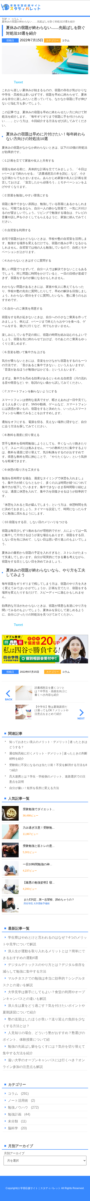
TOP (4, 19)
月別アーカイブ (14, 1153)
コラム (65, 40)
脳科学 (13, 1128)
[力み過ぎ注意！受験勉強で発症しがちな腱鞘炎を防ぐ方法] (10, 837)
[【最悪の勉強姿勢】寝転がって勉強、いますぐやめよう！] (10, 892)
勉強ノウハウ (18, 1107)
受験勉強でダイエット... (39, 809)
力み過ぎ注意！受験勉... (39, 827)
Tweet (18, 82)
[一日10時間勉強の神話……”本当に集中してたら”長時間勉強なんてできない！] (10, 874)
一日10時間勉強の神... (37, 864)
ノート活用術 (18, 1100)
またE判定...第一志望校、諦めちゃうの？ (49, 899)
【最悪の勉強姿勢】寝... (39, 882)
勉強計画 (14, 1114)
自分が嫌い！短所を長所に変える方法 (34, 788)
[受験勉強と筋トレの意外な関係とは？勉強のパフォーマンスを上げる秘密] (10, 855)
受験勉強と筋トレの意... (39, 845)
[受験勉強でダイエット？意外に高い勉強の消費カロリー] (10, 819)
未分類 (13, 1121)
